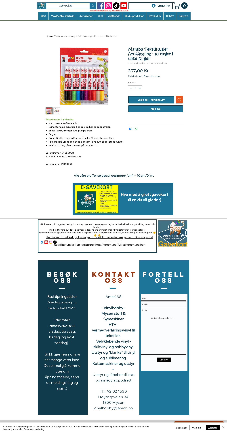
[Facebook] (100, 5)
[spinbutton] (135, 88)
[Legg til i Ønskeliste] (179, 99)
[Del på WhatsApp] (136, 129)
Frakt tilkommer (152, 76)
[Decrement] (130, 88)
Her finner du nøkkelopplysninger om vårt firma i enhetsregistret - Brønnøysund (99, 237)
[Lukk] (223, 428)
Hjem (49, 36)
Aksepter (212, 427)
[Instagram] (108, 5)
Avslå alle (196, 427)
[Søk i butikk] (93, 6)
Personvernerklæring (34, 429)
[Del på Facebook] (130, 129)
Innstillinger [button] (181, 427)
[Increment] (140, 88)
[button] (181, 5)
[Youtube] (123, 5)
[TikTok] (116, 5)
